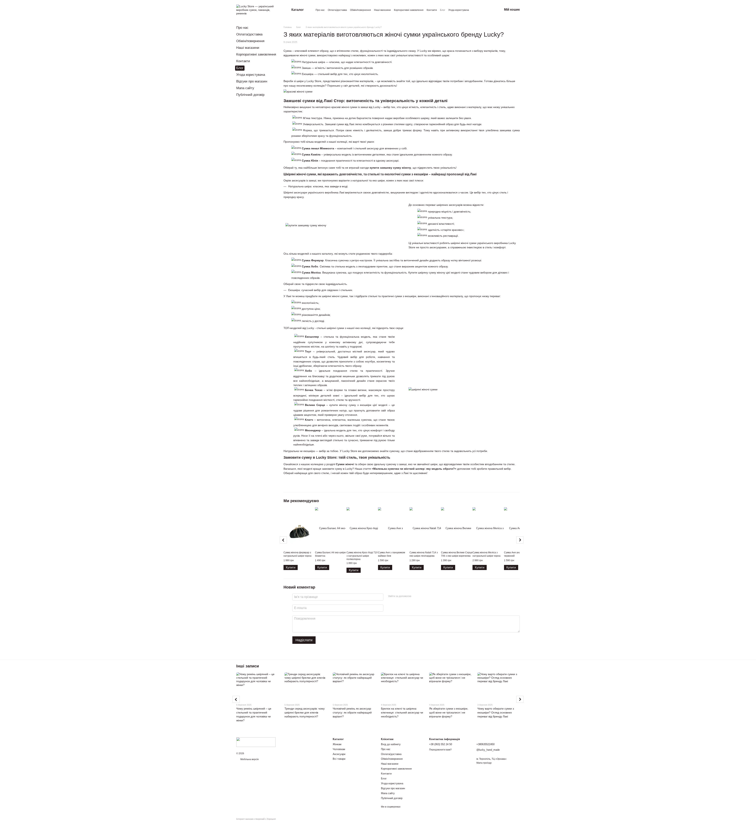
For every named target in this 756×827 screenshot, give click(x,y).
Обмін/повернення (360, 10)
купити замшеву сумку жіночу (390, 167)
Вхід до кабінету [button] (391, 744)
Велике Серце (315, 405)
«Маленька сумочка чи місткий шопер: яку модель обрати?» (414, 468)
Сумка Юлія (310, 160)
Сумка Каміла (311, 154)
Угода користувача (458, 10)
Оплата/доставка (337, 10)
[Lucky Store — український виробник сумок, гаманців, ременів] (256, 741)
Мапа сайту (245, 88)
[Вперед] (519, 539)
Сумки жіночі (345, 464)
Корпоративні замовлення (408, 10)
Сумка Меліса (311, 272)
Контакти (432, 10)
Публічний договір (250, 95)
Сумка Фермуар (313, 260)
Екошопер (312, 336)
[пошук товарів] (481, 10)
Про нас (320, 10)
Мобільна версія (249, 759)
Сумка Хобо (310, 266)
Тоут (308, 351)
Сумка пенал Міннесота (318, 148)
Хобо (308, 370)
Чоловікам (339, 749)
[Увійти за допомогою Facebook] (415, 596)
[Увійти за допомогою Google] (422, 596)
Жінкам (337, 744)
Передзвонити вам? (440, 749)
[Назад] (283, 539)
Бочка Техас (313, 390)
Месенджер (313, 430)
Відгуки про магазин (251, 81)
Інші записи (247, 666)
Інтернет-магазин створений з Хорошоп (256, 819)
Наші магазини (382, 10)
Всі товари (339, 758)
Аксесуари (339, 754)
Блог (442, 10)
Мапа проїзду (484, 762)
